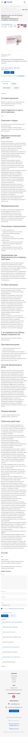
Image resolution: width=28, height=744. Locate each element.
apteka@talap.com (15, 704)
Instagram (13, 696)
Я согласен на (13, 608)
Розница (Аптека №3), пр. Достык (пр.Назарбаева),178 (12, 622)
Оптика (14, 681)
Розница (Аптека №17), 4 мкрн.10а (8, 632)
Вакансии (14, 677)
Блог (14, 685)
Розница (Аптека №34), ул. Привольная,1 (10, 627)
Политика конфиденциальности (14, 689)
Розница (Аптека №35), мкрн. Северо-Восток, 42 (11, 656)
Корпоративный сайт (14, 723)
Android (7, 72)
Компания (14, 673)
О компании (14, 675)
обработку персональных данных (16, 608)
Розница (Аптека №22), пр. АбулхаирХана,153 (11, 646)
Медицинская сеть (14, 725)
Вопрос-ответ (14, 687)
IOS (12, 72)
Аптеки (14, 679)
